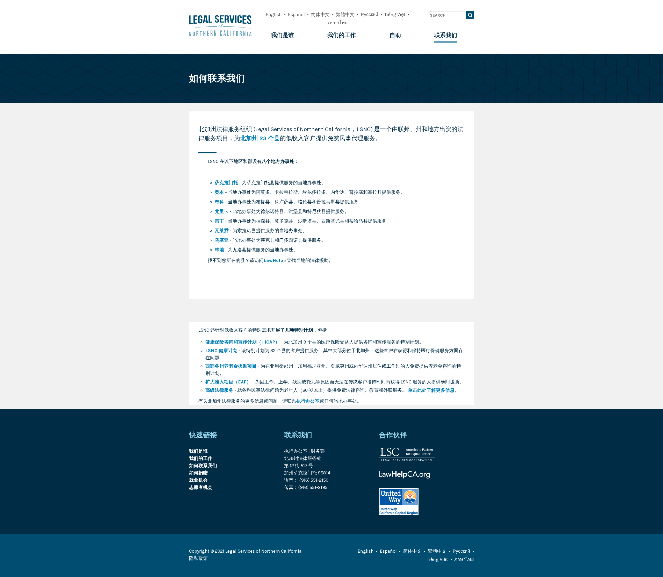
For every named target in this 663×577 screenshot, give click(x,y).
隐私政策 (198, 558)
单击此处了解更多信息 (431, 390)
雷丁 (219, 221)
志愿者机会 (200, 487)
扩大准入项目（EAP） (228, 382)
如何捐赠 (198, 473)
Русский (369, 14)
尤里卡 (222, 211)
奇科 (219, 202)
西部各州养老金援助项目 (231, 366)
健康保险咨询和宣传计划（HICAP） (242, 342)
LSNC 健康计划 (221, 350)
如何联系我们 (203, 465)
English (274, 14)
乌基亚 (222, 240)
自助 (395, 35)
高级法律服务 (219, 390)
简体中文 (320, 14)
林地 (219, 250)
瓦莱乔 (222, 230)
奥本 (219, 192)
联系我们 (445, 35)
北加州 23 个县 (260, 138)
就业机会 (198, 480)
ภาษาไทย (338, 23)
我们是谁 (282, 35)
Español (296, 14)
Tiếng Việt (395, 14)
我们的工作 (341, 35)
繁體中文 (345, 14)
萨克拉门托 (226, 183)
